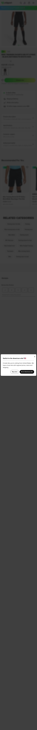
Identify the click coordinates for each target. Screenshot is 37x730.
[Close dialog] (34, 356)
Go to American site (27, 371)
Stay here (14, 371)
